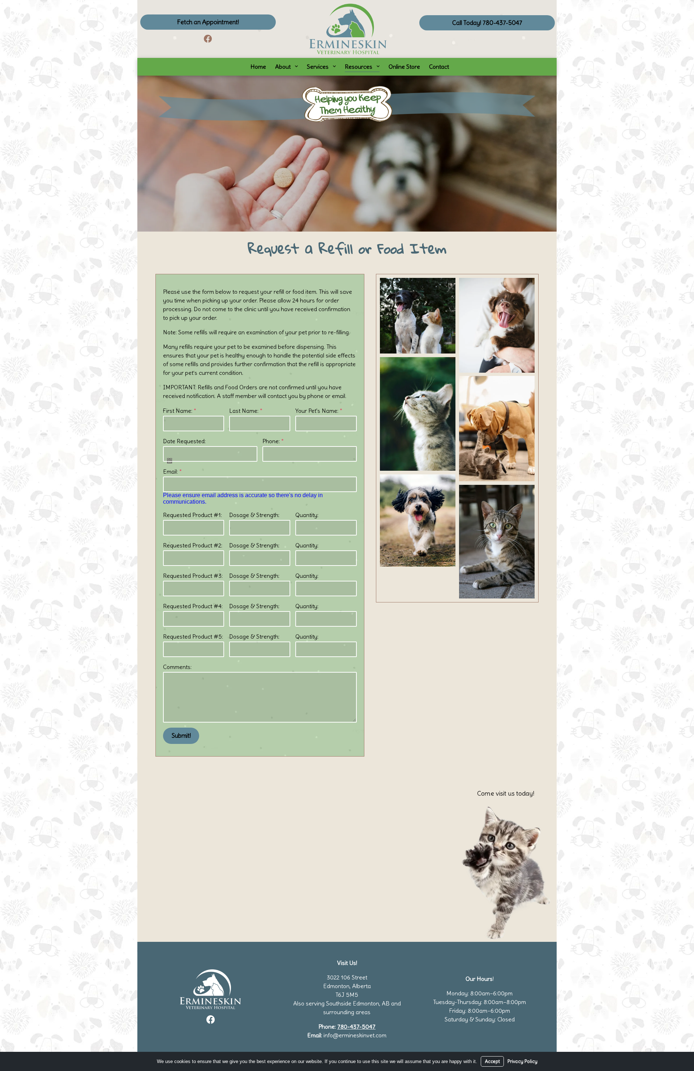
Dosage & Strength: (254, 514)
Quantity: (306, 514)
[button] (417, 316)
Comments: (177, 666)
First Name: (179, 410)
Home (258, 66)
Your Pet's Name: (318, 410)
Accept (492, 1061)
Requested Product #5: (193, 636)
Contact (439, 66)
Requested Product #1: (192, 514)
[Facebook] (208, 38)
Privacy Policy (522, 1061)
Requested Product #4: (193, 606)
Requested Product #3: (193, 575)
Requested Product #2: (192, 545)
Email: (172, 471)
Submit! (181, 736)
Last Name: (245, 410)
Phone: (273, 441)
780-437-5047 (356, 1026)
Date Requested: (184, 441)
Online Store (404, 66)
